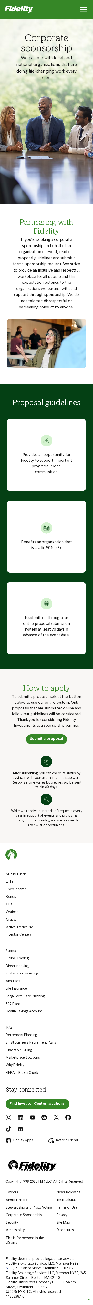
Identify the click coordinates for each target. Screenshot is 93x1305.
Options (12, 912)
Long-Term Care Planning (25, 996)
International (66, 1200)
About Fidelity (16, 1200)
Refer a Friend (67, 1140)
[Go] (89, 1299)
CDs (9, 904)
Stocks (11, 951)
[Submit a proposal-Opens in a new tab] (46, 739)
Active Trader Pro (19, 927)
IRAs (9, 1028)
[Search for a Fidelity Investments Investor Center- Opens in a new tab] (37, 1104)
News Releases (68, 1192)
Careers (12, 1192)
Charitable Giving (19, 1050)
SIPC (9, 1268)
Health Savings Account (24, 1011)
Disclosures (65, 1230)
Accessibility (15, 1230)
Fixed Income (16, 889)
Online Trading (17, 958)
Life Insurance (16, 989)
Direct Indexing (17, 966)
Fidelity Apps (23, 1140)
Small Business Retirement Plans (31, 1043)
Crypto (11, 919)
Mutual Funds (16, 874)
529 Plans (13, 1004)
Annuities (13, 981)
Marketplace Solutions (23, 1058)
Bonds (11, 897)
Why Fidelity (15, 1065)
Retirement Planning (21, 1035)
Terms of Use (67, 1208)
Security (12, 1223)
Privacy (62, 1215)
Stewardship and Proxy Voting (29, 1208)
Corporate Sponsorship (24, 1215)
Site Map (63, 1223)
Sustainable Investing (22, 973)
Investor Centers (19, 935)
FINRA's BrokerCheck (22, 1073)
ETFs (9, 882)
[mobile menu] (83, 9)
